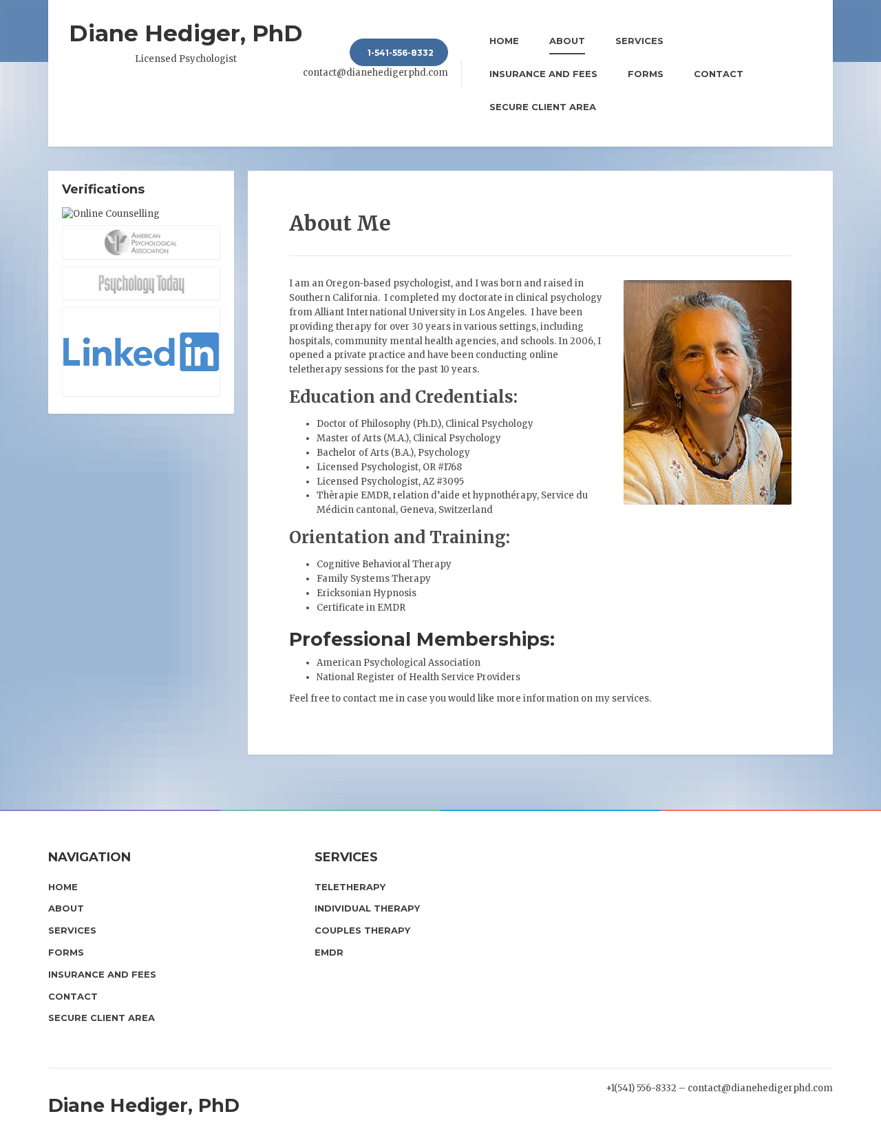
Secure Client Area (542, 106)
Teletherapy (350, 886)
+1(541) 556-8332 (641, 1088)
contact (359, 698)
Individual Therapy (367, 908)
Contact (718, 73)
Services (639, 40)
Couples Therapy (362, 930)
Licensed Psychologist (186, 43)
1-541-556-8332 (401, 53)
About (567, 40)
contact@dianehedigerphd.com (375, 72)
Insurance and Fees (543, 73)
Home (504, 40)
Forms (646, 73)
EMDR (329, 952)
